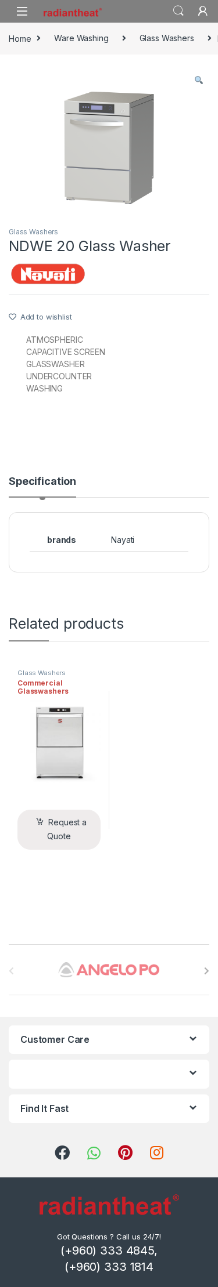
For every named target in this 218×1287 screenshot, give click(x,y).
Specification (42, 481)
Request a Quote (67, 829)
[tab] (42, 486)
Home (20, 38)
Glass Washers (167, 38)
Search (178, 11)
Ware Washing (81, 38)
